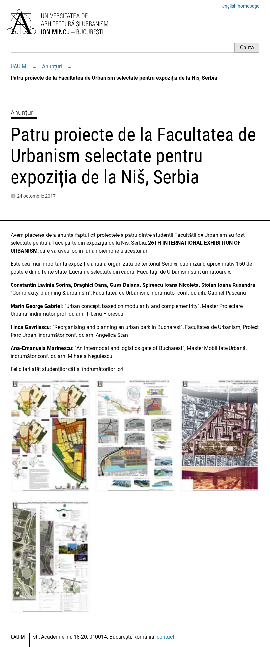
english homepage (240, 6)
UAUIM (18, 66)
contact (165, 637)
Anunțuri (52, 66)
